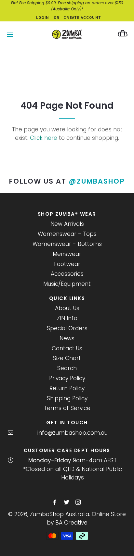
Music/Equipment (67, 284)
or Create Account (77, 18)
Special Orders (67, 328)
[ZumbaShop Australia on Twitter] (67, 502)
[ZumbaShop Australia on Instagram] (78, 502)
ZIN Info (67, 318)
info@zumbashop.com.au (72, 433)
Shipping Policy (67, 398)
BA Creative (71, 522)
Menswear (67, 254)
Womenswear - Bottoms (67, 244)
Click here (43, 138)
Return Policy (67, 388)
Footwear (67, 264)
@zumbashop (97, 181)
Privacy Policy (67, 378)
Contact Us (67, 348)
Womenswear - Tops (67, 234)
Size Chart (67, 358)
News (67, 338)
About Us (67, 308)
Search (67, 368)
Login (42, 18)
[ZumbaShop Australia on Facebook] (55, 502)
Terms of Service (67, 408)
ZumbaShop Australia (59, 514)
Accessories (67, 274)
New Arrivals (67, 224)
